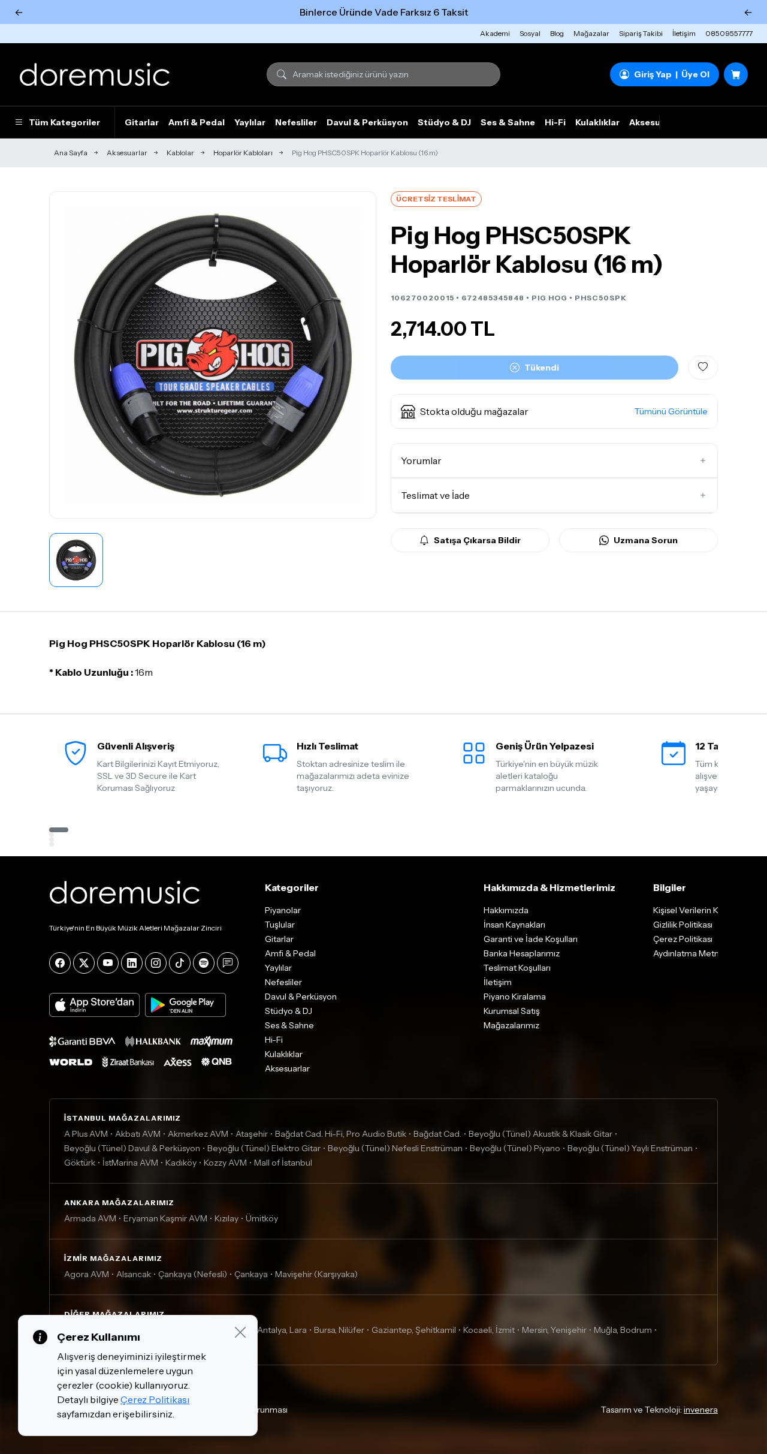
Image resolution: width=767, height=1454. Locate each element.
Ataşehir (251, 1133)
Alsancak (133, 1274)
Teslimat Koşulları (517, 967)
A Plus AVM (86, 1133)
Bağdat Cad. (437, 1133)
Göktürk (79, 1162)
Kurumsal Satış (512, 1011)
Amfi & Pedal (196, 122)
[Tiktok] (180, 963)
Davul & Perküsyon (367, 122)
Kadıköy (181, 1162)
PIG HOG (549, 297)
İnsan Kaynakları (514, 924)
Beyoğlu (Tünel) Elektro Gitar (264, 1148)
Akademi (495, 33)
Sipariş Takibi (641, 33)
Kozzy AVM (225, 1162)
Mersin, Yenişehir (554, 1329)
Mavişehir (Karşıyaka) (316, 1274)
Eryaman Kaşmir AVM (165, 1218)
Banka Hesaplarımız (522, 953)
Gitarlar (142, 122)
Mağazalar (591, 33)
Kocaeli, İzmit (489, 1329)
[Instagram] (156, 963)
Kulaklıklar (597, 122)
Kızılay (226, 1218)
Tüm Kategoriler (64, 122)
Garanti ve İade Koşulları (531, 939)
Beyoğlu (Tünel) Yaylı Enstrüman (630, 1148)
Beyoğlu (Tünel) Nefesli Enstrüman (395, 1148)
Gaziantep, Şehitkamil (414, 1329)
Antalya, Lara (282, 1329)
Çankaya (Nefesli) (192, 1274)
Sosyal (530, 33)
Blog (557, 33)
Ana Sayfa (70, 152)
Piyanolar (283, 910)
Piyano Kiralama (515, 996)
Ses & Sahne (508, 122)
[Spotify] (204, 963)
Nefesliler (296, 122)
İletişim (684, 33)
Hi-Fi (555, 122)
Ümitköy (262, 1218)
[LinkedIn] (132, 963)
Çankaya (251, 1274)
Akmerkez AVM (198, 1133)
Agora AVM (86, 1274)
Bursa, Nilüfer (339, 1329)
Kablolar (180, 152)
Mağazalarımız (511, 1025)
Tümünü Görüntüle (671, 411)
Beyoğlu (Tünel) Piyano (515, 1148)
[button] (554, 411)
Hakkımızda (506, 910)
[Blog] (227, 963)
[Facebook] (60, 963)
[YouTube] (108, 963)
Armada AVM (90, 1218)
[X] (84, 963)
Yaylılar (249, 122)
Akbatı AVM (138, 1133)
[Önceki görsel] (71, 355)
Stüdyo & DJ (444, 122)
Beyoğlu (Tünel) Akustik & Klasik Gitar (540, 1133)
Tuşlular (280, 924)
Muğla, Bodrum (623, 1329)
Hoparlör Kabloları (243, 152)
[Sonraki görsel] (354, 355)
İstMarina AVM (130, 1162)
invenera (701, 1409)
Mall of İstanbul (283, 1162)
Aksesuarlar (655, 122)
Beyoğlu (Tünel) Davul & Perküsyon (132, 1148)
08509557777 (729, 33)
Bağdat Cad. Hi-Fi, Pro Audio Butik (340, 1133)
